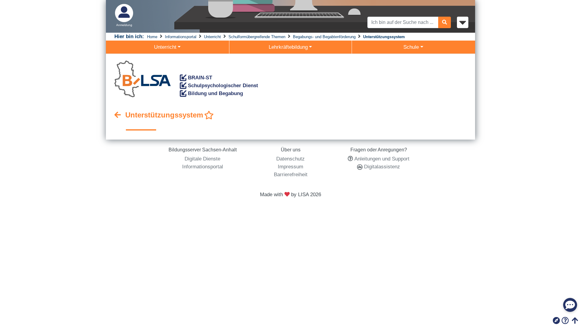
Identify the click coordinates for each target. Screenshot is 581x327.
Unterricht (212, 37)
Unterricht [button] (165, 47)
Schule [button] (411, 47)
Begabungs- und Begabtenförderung (324, 37)
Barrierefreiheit (290, 174)
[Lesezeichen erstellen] (209, 115)
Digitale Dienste (202, 159)
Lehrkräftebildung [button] (288, 47)
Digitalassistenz (381, 167)
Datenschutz (290, 159)
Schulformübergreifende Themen (256, 37)
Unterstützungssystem (384, 37)
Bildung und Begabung (214, 93)
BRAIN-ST (199, 77)
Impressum (290, 167)
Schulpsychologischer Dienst (222, 85)
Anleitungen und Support (381, 159)
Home (152, 37)
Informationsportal (180, 37)
